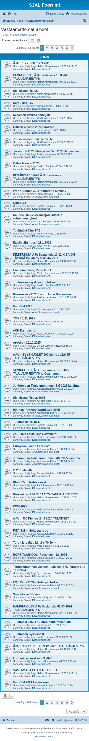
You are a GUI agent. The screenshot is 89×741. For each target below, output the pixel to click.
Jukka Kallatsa (45, 557)
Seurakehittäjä (45, 473)
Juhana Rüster (45, 685)
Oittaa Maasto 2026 (26, 163)
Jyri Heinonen (44, 573)
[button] (72, 48)
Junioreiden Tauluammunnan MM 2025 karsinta (46, 458)
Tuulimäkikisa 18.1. (26, 422)
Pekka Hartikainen (47, 297)
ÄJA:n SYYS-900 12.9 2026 (31, 63)
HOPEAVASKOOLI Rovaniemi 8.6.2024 (40, 554)
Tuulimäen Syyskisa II (28, 634)
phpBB (42, 728)
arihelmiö (42, 130)
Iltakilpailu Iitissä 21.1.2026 (32, 242)
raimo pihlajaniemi (46, 94)
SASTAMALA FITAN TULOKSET (35, 670)
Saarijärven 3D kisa (26, 594)
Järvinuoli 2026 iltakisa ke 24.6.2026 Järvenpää (46, 151)
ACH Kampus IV (24, 330)
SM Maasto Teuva (25, 91)
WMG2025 (20, 506)
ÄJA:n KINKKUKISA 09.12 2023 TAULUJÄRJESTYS (48, 646)
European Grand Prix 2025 (31, 446)
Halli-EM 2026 (22, 306)
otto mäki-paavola (47, 661)
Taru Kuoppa (44, 221)
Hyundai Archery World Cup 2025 (36, 410)
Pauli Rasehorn (45, 485)
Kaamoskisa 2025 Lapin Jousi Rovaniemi (42, 294)
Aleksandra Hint (46, 388)
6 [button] (67, 48)
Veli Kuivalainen (45, 118)
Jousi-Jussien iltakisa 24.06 (32, 139)
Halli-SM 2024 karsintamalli (32, 682)
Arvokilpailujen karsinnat (45, 196)
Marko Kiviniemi (45, 333)
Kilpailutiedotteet (41, 69)
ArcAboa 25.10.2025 (27, 342)
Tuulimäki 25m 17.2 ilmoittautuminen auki (42, 622)
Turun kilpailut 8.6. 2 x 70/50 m (34, 542)
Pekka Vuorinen (46, 154)
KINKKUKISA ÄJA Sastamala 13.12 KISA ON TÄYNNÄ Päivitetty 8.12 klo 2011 (44, 256)
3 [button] (52, 48)
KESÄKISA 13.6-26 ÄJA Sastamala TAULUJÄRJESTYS (37, 177)
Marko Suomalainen (48, 273)
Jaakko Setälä (45, 166)
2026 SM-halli (22, 470)
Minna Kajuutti (44, 597)
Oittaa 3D (19, 203)
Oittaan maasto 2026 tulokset (33, 127)
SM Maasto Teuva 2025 (29, 397)
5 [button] (62, 48)
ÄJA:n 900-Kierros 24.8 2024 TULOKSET (41, 518)
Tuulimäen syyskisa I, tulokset (34, 282)
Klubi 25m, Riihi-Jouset (29, 482)
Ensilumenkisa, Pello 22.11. (32, 270)
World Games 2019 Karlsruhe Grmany (39, 191)
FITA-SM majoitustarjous (30, 530)
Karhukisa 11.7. (23, 103)
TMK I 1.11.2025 (24, 318)
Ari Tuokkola (44, 400)
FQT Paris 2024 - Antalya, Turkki (35, 582)
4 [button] (57, 48)
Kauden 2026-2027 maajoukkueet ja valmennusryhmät (37, 216)
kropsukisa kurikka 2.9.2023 (32, 658)
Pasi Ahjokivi (44, 194)
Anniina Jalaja (44, 106)
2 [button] (47, 48)
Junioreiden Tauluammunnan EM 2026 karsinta (46, 385)
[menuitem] (12, 14)
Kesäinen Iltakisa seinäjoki (32, 115)
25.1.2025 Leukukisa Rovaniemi (35, 434)
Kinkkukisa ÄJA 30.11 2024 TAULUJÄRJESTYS (45, 494)
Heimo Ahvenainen (47, 66)
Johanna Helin (45, 345)
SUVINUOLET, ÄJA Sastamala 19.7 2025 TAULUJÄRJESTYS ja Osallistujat (41, 371)
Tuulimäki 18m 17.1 (26, 230)
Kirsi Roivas (43, 245)
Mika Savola (43, 545)
